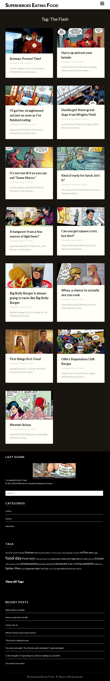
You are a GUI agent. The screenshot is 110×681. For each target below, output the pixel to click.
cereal (53, 553)
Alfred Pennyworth (12, 553)
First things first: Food (25, 359)
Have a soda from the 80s (16, 617)
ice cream (84, 559)
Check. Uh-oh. (11, 625)
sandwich (88, 563)
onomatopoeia (28, 563)
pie (47, 564)
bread (41, 553)
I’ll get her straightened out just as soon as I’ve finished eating (26, 115)
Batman (29, 552)
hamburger (55, 559)
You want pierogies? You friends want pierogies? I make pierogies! (34, 648)
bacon (22, 553)
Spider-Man (12, 568)
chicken (76, 553)
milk (6, 564)
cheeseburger (67, 553)
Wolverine (65, 569)
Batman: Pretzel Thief (25, 59)
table (37, 568)
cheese (59, 553)
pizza (51, 564)
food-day (13, 557)
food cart (39, 559)
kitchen (99, 558)
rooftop (77, 563)
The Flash (44, 569)
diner (91, 552)
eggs (96, 553)
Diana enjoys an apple (15, 610)
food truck (46, 559)
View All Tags (14, 581)
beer (36, 553)
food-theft (28, 558)
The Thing (52, 569)
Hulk (77, 559)
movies (8, 518)
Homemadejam (75, 676)
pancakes (42, 564)
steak (23, 569)
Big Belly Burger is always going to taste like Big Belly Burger (29, 298)
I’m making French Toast (16, 480)
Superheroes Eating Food (31, 5)
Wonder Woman (76, 569)
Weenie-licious (20, 425)
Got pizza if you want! (15, 663)
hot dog (71, 558)
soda (96, 564)
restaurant (61, 563)
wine (59, 569)
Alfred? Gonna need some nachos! (20, 633)
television (9, 526)
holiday (64, 559)
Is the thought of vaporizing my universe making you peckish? (32, 655)
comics (8, 511)
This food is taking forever (17, 640)
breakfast (47, 553)
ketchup (91, 559)
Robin (70, 564)
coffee (84, 552)
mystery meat (14, 564)
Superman (30, 568)
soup (100, 564)
